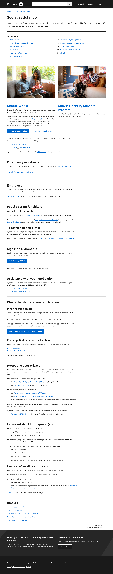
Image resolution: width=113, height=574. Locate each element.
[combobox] (52, 4)
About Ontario (12, 563)
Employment (14, 50)
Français (81, 4)
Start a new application (18, 131)
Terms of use (64, 563)
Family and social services (23, 12)
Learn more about (15, 510)
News (45, 563)
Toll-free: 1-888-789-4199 (19, 414)
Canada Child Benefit (14, 222)
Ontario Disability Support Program (21, 43)
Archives (36, 563)
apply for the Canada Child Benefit (46, 220)
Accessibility (25, 563)
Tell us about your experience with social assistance (24, 517)
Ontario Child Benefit (34, 215)
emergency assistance (64, 166)
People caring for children (18, 53)
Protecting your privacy (67, 46)
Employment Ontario (39, 119)
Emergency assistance (17, 46)
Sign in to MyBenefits (16, 56)
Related (62, 53)
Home (9, 12)
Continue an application (43, 131)
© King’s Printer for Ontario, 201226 (19, 567)
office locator (41, 152)
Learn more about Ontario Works (18, 507)
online (40, 238)
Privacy (53, 563)
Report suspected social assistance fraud (20, 520)
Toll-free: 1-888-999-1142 (19, 144)
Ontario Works (14, 40)
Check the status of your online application (25, 331)
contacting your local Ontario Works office (60, 238)
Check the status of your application (72, 43)
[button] (69, 4)
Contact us (11, 492)
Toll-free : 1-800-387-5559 (20, 147)
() (70, 50)
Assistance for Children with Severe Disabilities (22, 514)
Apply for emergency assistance (21, 172)
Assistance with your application (70, 40)
